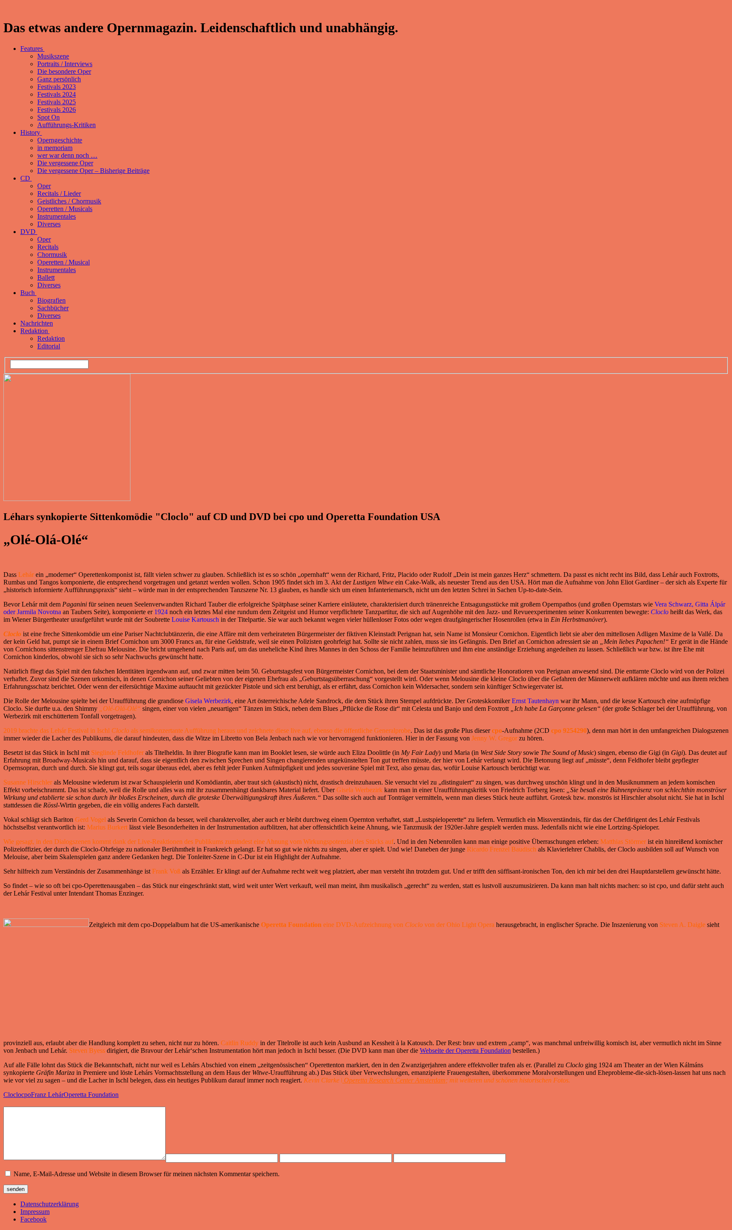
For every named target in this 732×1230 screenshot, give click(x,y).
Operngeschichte (59, 140)
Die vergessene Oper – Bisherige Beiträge (93, 170)
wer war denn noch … (67, 155)
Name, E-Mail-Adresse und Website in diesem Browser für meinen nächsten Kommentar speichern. (147, 1173)
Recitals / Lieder (59, 193)
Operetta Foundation (91, 1094)
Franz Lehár (47, 1094)
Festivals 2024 (56, 94)
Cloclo (12, 1094)
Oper (44, 185)
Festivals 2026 (56, 109)
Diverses (49, 224)
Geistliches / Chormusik (69, 201)
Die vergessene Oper (65, 163)
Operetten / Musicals (64, 208)
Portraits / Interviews (64, 63)
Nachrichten (36, 323)
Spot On (48, 117)
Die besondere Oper (64, 71)
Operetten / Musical (63, 262)
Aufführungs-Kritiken (66, 124)
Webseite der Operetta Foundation (465, 1050)
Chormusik (52, 254)
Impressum (35, 1211)
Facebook (33, 1219)
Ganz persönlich (59, 79)
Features (32, 48)
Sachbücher (53, 308)
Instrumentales (56, 216)
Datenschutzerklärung (49, 1204)
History (31, 132)
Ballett (46, 277)
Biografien (51, 300)
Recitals (47, 246)
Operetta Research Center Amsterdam (394, 1080)
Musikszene (53, 56)
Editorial (48, 346)
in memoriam (54, 147)
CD (26, 178)
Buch (28, 292)
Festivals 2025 (56, 102)
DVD (28, 231)
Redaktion (35, 330)
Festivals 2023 (56, 86)
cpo (26, 1094)
